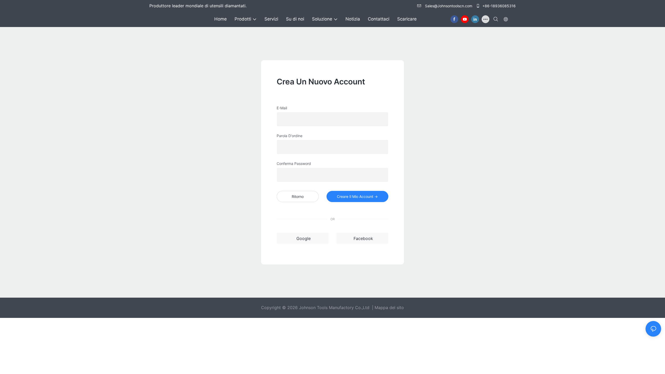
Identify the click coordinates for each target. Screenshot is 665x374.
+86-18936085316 (498, 6)
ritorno (298, 196)
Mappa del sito (389, 307)
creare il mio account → (357, 196)
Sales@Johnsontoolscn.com (448, 6)
